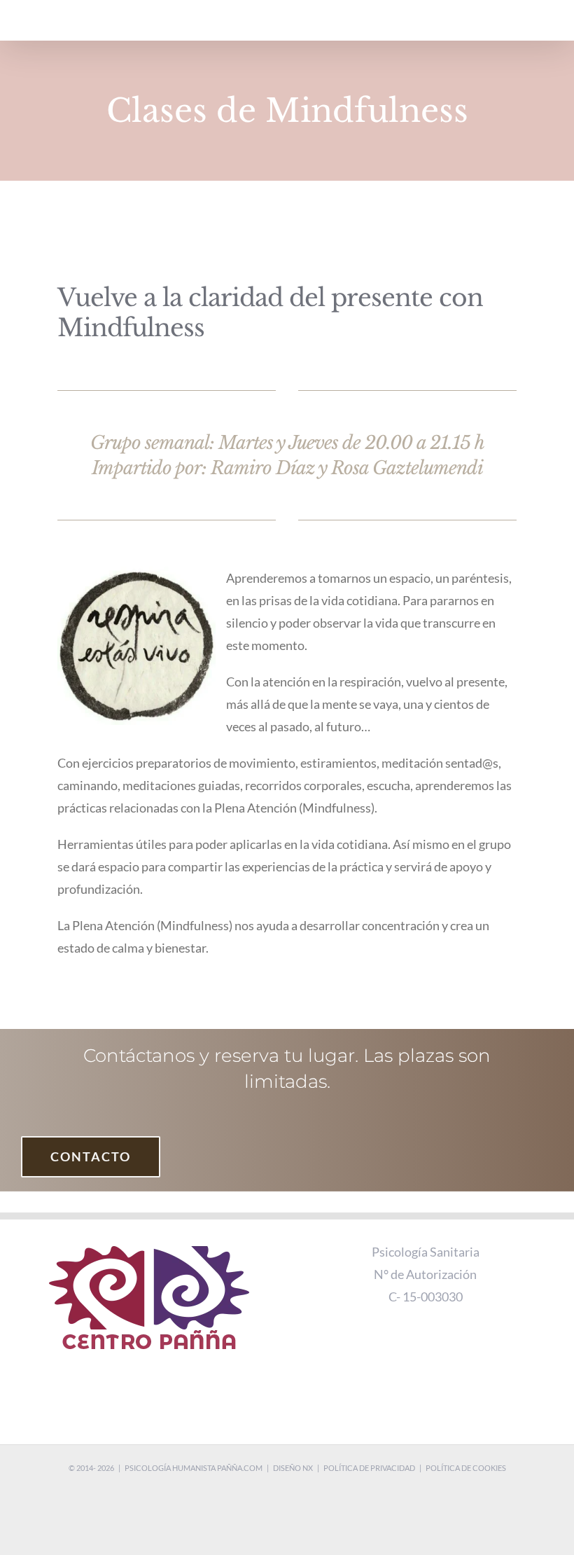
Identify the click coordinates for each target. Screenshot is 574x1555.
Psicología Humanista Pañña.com (193, 1467)
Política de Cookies (466, 1467)
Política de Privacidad (369, 1467)
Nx (307, 1467)
